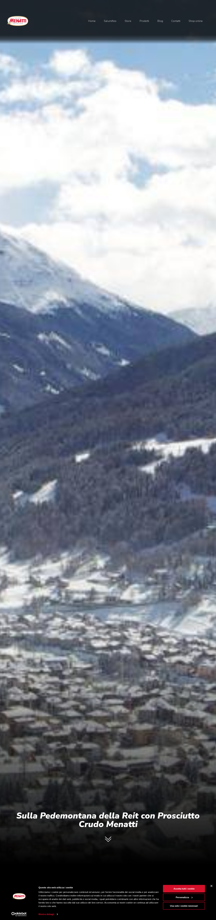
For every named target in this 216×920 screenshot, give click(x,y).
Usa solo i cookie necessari (184, 906)
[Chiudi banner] (211, 886)
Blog (160, 21)
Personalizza (182, 897)
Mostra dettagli (46, 914)
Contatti (175, 21)
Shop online (196, 21)
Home (92, 21)
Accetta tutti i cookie (184, 888)
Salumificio (110, 21)
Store (128, 21)
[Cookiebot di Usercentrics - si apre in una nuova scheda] (19, 914)
